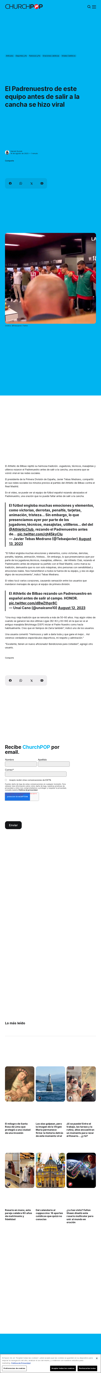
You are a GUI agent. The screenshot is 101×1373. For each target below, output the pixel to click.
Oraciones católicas (51, 56)
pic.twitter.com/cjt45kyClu (40, 534)
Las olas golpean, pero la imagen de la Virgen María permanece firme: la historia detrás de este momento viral (49, 1129)
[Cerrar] (97, 1358)
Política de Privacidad (21, 1363)
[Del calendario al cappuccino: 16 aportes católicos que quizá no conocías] (50, 1170)
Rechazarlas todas (87, 1368)
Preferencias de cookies (14, 1368)
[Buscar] (89, 6)
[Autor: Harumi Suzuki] (7, 152)
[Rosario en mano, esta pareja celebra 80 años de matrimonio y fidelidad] (19, 1170)
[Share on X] (31, 183)
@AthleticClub (21, 529)
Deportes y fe (21, 56)
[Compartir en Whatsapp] (21, 183)
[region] (50, 1363)
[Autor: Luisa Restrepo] (9, 1098)
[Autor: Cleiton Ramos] (9, 1184)
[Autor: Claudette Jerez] (39, 1098)
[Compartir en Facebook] (10, 183)
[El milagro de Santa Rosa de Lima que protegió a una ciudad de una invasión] (19, 1084)
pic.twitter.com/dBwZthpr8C (33, 603)
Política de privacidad (28, 790)
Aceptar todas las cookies (63, 1368)
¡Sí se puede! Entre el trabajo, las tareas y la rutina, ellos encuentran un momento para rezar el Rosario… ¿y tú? (80, 1129)
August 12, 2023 (71, 608)
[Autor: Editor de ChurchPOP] (70, 1184)
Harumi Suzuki (16, 151)
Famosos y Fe (34, 56)
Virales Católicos (68, 56)
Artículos (9, 56)
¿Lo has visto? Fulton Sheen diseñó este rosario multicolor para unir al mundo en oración (80, 1216)
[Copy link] (42, 183)
